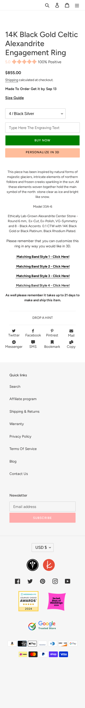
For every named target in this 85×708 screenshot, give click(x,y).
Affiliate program (23, 399)
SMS (33, 346)
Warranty (16, 424)
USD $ (41, 547)
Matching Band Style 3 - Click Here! (43, 276)
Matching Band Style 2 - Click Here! (43, 266)
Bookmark (52, 346)
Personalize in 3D (42, 152)
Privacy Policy (20, 436)
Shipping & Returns (24, 411)
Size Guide (14, 98)
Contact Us (18, 474)
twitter (14, 335)
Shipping (11, 80)
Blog (13, 461)
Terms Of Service (23, 449)
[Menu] (77, 5)
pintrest (52, 335)
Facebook (33, 335)
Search (14, 386)
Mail (71, 335)
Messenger (13, 346)
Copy (71, 346)
